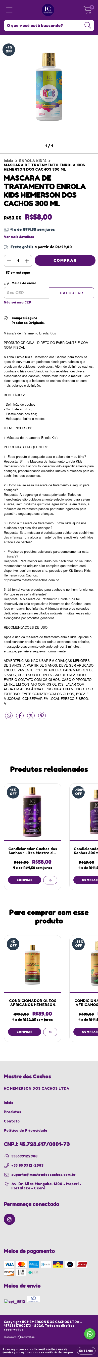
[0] (87, 11)
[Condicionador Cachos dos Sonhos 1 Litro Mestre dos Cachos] (50, 880)
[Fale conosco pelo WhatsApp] (89, 1334)
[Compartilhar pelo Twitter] (31, 717)
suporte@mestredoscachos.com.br (43, 1174)
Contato (12, 1121)
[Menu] (9, 10)
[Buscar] (88, 25)
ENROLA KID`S (32, 161)
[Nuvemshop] (19, 1338)
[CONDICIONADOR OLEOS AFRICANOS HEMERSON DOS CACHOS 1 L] (50, 1032)
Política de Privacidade (25, 1130)
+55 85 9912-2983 (27, 1165)
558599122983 (24, 1156)
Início (8, 161)
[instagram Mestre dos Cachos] (9, 1219)
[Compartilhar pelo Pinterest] (42, 717)
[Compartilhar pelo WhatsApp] (9, 716)
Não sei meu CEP (17, 302)
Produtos (12, 1112)
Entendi (86, 1350)
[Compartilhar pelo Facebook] (20, 717)
